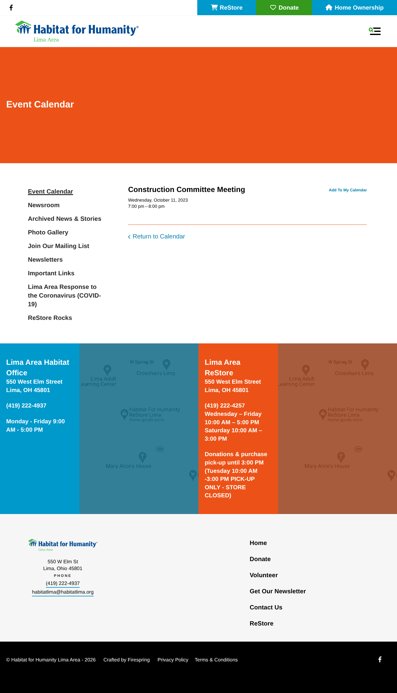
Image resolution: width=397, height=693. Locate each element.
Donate (289, 8)
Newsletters (45, 259)
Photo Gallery (48, 232)
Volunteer (264, 575)
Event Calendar (50, 191)
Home (258, 543)
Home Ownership (359, 8)
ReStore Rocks (50, 318)
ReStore (231, 8)
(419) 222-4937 (63, 583)
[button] (374, 31)
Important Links (51, 273)
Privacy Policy (173, 660)
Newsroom (44, 205)
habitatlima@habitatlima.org (63, 592)
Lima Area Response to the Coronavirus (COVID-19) (64, 296)
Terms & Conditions (216, 660)
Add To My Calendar (348, 190)
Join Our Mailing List (58, 246)
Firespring (139, 660)
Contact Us (266, 607)
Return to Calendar (159, 236)
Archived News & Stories (64, 219)
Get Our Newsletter (278, 591)
